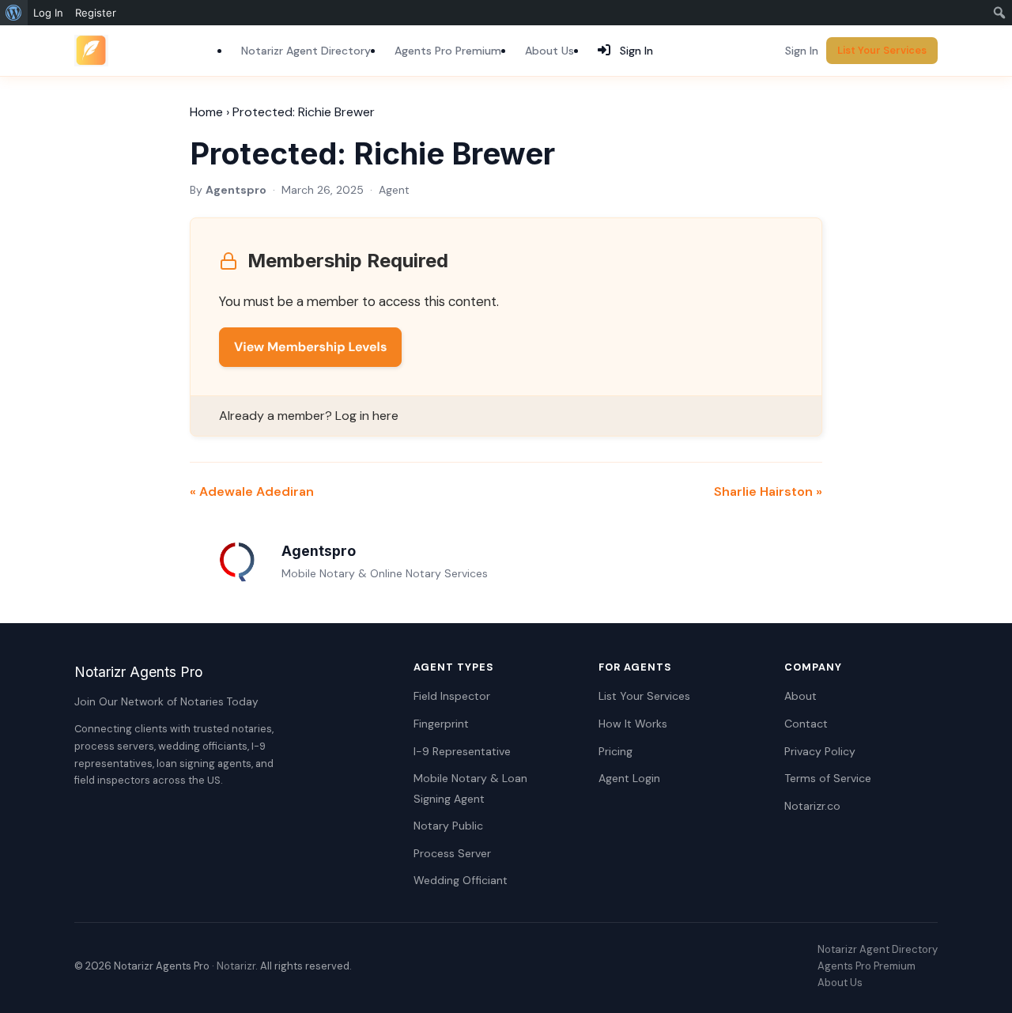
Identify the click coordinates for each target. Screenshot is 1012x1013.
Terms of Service (827, 778)
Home (206, 112)
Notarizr (236, 966)
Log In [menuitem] (48, 12)
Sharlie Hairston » (768, 491)
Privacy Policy (819, 751)
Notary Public (448, 825)
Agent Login (629, 778)
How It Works (633, 723)
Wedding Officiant (460, 880)
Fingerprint (441, 723)
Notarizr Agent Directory (306, 50)
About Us (549, 50)
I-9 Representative (462, 751)
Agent (394, 190)
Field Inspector (451, 696)
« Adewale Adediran (252, 491)
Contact (806, 723)
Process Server (452, 853)
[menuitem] (14, 12)
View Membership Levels (310, 346)
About (800, 696)
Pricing (615, 751)
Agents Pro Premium (448, 50)
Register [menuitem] (95, 12)
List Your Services (882, 50)
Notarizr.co (812, 806)
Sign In (801, 50)
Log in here (366, 415)
